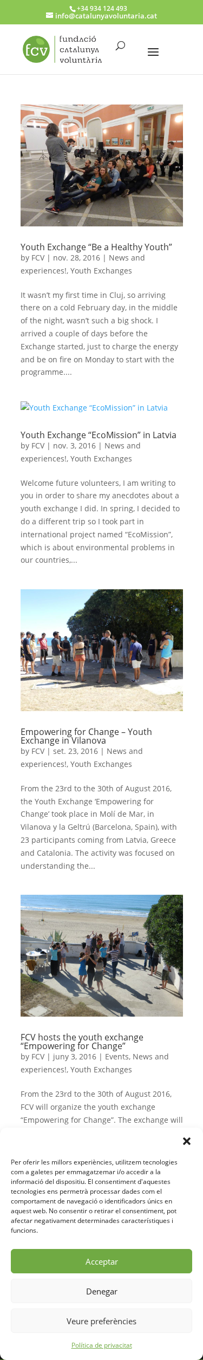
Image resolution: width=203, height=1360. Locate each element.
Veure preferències (101, 1321)
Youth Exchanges (101, 270)
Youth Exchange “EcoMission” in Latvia (98, 435)
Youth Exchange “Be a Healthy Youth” (96, 247)
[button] (186, 1141)
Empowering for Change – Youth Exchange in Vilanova (86, 736)
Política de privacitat (101, 1345)
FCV (37, 257)
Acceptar (102, 1261)
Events (117, 1056)
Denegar (101, 1291)
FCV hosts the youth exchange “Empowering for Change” (82, 1041)
